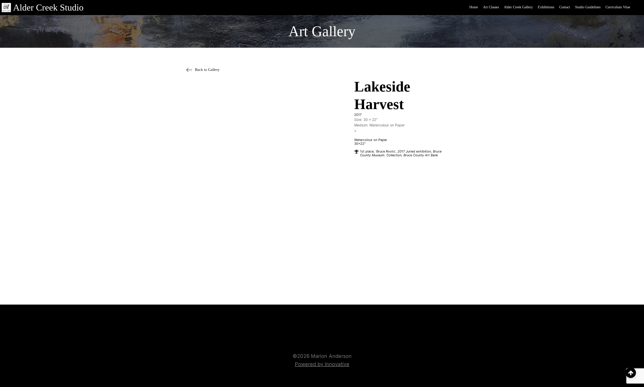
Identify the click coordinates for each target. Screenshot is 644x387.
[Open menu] (638, 8)
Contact (564, 7)
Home (473, 7)
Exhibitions (546, 7)
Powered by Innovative (322, 364)
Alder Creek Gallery (518, 7)
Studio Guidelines (587, 7)
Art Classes (491, 7)
